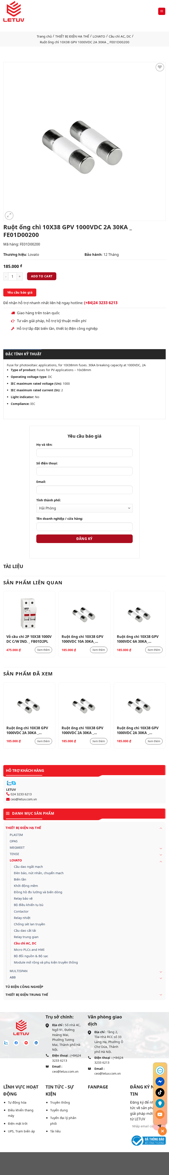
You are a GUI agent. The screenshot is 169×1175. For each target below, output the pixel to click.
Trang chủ (44, 36)
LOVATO (99, 36)
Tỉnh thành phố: (48, 500)
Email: (41, 482)
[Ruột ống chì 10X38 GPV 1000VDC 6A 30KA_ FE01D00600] (140, 613)
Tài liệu (55, 1131)
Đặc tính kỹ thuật (23, 354)
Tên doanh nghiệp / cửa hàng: (59, 518)
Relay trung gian (26, 937)
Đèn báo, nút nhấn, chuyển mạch (39, 873)
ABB (13, 977)
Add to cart (42, 276)
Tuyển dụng (59, 1110)
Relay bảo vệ (23, 898)
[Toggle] (161, 828)
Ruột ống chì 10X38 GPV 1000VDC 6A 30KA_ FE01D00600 (137, 638)
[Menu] (161, 11)
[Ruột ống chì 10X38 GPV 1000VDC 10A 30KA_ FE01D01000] (84, 613)
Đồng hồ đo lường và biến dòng (38, 892)
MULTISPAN (19, 971)
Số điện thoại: (47, 463)
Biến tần (20, 879)
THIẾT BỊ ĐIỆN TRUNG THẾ (27, 994)
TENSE (14, 854)
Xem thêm (43, 650)
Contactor (21, 911)
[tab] (22, 354)
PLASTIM (16, 835)
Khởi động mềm (26, 886)
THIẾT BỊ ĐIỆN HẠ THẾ (72, 36)
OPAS (14, 841)
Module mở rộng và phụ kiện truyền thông (46, 962)
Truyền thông (60, 1102)
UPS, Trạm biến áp (21, 1131)
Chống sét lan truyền (29, 924)
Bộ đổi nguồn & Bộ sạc (31, 956)
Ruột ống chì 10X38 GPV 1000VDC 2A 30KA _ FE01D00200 (27, 730)
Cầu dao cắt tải (25, 930)
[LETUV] (13, 11)
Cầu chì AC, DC (120, 36)
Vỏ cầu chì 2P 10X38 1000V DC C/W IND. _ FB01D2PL (28, 638)
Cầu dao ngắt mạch (28, 867)
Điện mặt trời (18, 1123)
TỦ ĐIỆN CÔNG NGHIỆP (24, 986)
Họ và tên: (44, 444)
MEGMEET (17, 847)
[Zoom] (9, 215)
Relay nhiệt (22, 918)
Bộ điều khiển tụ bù (28, 905)
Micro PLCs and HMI (29, 950)
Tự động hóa (17, 1102)
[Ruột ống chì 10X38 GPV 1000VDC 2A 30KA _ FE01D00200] (29, 704)
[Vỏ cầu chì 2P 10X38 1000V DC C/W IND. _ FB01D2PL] (29, 613)
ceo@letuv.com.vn (24, 799)
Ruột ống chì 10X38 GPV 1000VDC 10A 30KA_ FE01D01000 (82, 638)
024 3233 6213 (21, 794)
